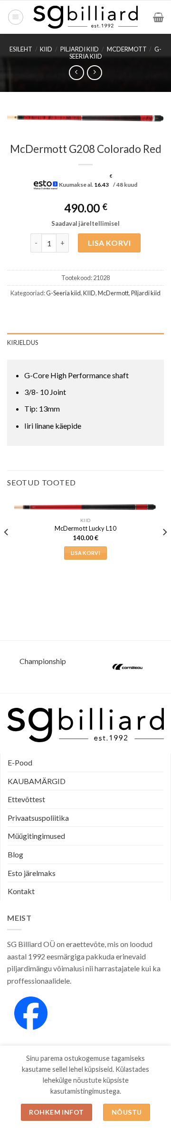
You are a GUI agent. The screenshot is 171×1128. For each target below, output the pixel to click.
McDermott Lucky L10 (85, 528)
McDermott (127, 49)
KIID (46, 49)
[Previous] (6, 551)
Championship (42, 660)
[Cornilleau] (128, 667)
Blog (15, 854)
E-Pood (20, 762)
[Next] (164, 551)
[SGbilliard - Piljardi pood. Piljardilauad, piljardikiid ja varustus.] (85, 17)
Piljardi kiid (79, 49)
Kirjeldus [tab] (22, 342)
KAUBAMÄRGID (37, 781)
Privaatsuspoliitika (38, 817)
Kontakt (21, 891)
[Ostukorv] (158, 17)
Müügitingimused (36, 835)
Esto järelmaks (32, 872)
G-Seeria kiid (63, 293)
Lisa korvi (109, 242)
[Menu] (15, 17)
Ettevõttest (26, 799)
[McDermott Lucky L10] (85, 506)
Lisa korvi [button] (85, 553)
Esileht (21, 49)
